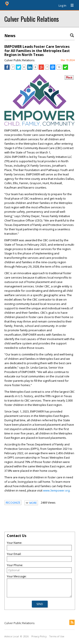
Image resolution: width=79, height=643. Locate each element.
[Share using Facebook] (7, 69)
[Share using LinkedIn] (29, 69)
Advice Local (11, 636)
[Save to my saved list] (65, 69)
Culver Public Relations (31, 18)
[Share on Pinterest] (69, 78)
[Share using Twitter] (18, 69)
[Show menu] (70, 5)
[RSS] (72, 622)
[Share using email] (52, 69)
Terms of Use (56, 636)
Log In (62, 5)
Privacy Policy (39, 636)
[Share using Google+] (41, 69)
